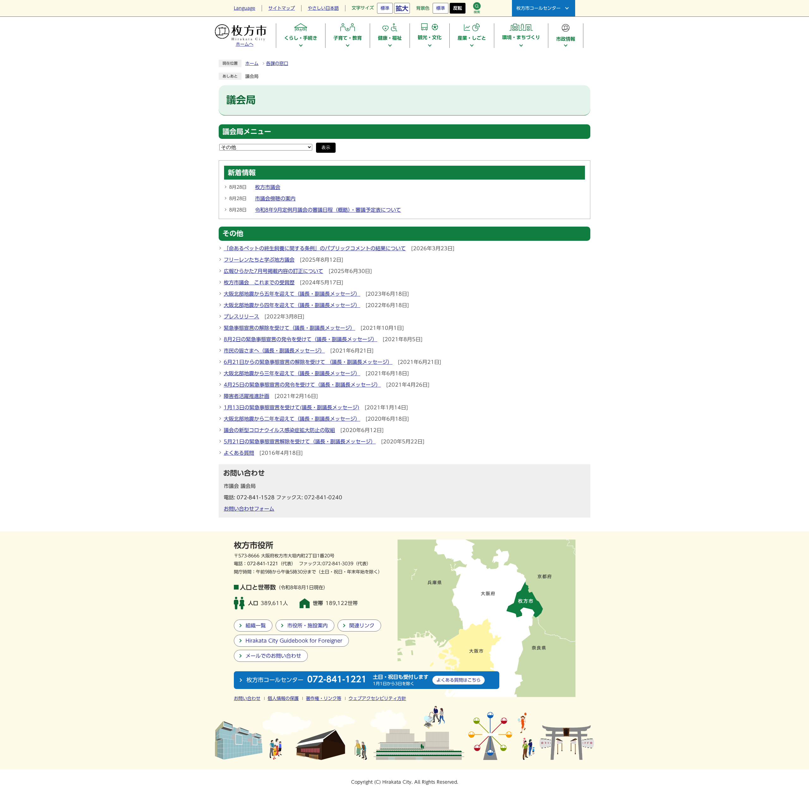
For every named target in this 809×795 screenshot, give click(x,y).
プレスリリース (241, 316)
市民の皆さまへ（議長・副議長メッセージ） (274, 350)
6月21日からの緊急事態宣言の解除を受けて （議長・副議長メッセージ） (308, 362)
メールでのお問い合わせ (273, 655)
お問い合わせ (247, 698)
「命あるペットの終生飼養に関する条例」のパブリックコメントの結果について (315, 248)
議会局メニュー (246, 131)
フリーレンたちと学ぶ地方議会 (259, 259)
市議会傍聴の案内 (275, 198)
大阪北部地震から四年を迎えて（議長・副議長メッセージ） (292, 305)
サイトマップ (281, 8)
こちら (458, 680)
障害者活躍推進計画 (246, 396)
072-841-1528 (256, 497)
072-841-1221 (262, 563)
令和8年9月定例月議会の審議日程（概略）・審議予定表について (328, 209)
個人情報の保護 (283, 698)
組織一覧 (256, 625)
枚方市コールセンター (538, 8)
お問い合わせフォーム (249, 508)
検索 (477, 12)
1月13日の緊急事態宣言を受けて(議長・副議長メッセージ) (291, 407)
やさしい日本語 (323, 8)
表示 (325, 147)
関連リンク (361, 625)
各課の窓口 (277, 63)
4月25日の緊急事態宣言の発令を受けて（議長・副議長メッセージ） (302, 384)
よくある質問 (239, 452)
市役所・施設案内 (307, 625)
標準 (384, 8)
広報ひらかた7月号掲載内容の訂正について (273, 271)
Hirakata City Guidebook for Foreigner (294, 640)
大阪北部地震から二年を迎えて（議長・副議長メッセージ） (292, 418)
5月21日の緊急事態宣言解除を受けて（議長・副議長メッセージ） (300, 441)
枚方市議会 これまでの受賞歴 (259, 282)
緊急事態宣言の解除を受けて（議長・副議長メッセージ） (289, 327)
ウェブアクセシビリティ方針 (377, 698)
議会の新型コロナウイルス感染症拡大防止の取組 (279, 430)
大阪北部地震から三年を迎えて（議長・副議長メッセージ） (292, 373)
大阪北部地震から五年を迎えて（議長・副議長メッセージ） (292, 293)
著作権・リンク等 (323, 698)
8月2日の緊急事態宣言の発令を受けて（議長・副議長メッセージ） (300, 339)
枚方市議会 (267, 187)
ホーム (252, 63)
